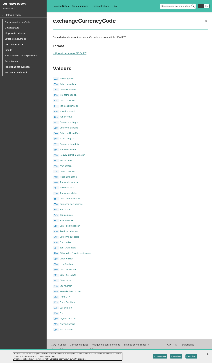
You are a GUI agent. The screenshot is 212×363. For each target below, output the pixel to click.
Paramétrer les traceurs (136, 345)
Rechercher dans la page (206, 21)
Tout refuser (176, 356)
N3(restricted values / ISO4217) (70, 53)
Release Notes (61, 6)
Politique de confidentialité (105, 345)
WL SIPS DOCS (14, 4)
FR (200, 6)
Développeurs (12, 28)
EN (206, 6)
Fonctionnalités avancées (17, 67)
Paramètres (191, 356)
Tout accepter (160, 356)
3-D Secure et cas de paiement (21, 55)
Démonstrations (100, 6)
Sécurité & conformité (16, 72)
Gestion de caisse (14, 44)
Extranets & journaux (15, 39)
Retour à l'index (13, 15)
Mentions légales (79, 345)
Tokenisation (11, 61)
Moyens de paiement (15, 33)
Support (62, 345)
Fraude (8, 50)
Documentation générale (17, 22)
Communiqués (80, 6)
